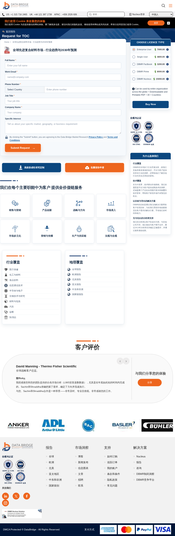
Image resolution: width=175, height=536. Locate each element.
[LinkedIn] (5, 496)
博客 (80, 456)
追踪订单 (112, 462)
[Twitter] (16, 496)
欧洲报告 (76, 274)
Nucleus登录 (138, 14)
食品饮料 (13, 280)
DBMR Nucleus (144, 79)
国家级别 (54, 485)
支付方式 (90, 529)
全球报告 (76, 269)
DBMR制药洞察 (145, 473)
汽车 (11, 306)
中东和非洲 (77, 289)
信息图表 (83, 468)
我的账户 (112, 468)
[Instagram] (5, 503)
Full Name (10, 60)
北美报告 (76, 279)
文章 (80, 473)
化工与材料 (15, 274)
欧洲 (51, 462)
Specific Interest (13, 119)
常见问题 (112, 485)
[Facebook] (26, 496)
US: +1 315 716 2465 (16, 14)
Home (6, 42)
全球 (51, 456)
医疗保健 (13, 269)
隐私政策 (112, 479)
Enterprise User (144, 49)
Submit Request (23, 148)
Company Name (13, 107)
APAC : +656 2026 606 (65, 14)
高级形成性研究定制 (34, 167)
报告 (139, 462)
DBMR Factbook (144, 64)
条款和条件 (113, 473)
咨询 (139, 468)
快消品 (12, 317)
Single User (142, 57)
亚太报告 (76, 284)
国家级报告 (77, 294)
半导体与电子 (16, 290)
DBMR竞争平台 (145, 479)
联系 (80, 485)
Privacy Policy (96, 137)
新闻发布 (83, 462)
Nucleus (141, 456)
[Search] (164, 5)
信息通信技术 (16, 285)
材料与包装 (15, 301)
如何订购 (112, 456)
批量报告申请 (97, 167)
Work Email (11, 72)
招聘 (80, 479)
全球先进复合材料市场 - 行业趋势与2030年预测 (45, 50)
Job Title (10, 96)
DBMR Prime (143, 71)
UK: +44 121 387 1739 (41, 14)
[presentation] (120, 361)
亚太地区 (54, 473)
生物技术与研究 (17, 296)
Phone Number (13, 84)
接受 (156, 23)
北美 (51, 468)
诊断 (11, 312)
